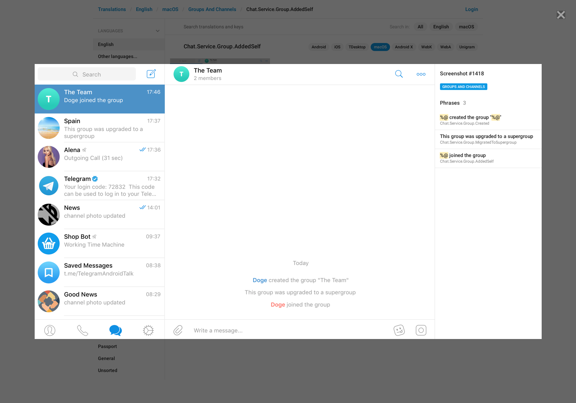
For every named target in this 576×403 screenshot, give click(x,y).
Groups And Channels (463, 87)
